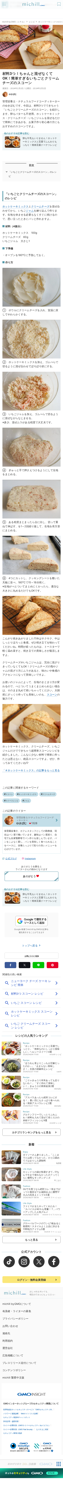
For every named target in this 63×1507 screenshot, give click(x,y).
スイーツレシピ (11, 801)
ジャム (30, 210)
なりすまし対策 (42, 1429)
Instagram (30, 858)
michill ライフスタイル (51, 1214)
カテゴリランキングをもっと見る (31, 1132)
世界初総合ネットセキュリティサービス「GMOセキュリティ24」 (28, 1410)
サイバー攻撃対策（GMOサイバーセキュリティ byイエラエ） (26, 1425)
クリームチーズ (40, 206)
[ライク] (59, 3)
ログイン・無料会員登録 (31, 1279)
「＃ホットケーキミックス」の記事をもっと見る (31, 770)
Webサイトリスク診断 (29, 1414)
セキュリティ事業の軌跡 (12, 1433)
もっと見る (31, 1239)
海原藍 (58, 1163)
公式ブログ (11, 858)
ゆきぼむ (13, 94)
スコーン (52, 694)
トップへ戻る (30, 945)
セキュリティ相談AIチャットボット (16, 1417)
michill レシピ (55, 1054)
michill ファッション (52, 1197)
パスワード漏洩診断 (11, 1414)
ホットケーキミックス (15, 206)
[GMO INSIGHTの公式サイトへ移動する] (31, 1393)
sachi (59, 1071)
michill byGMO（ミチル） (14, 22)
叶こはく (58, 1180)
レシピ (32, 22)
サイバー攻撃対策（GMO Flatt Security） (18, 1429)
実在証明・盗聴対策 (11, 1421)
